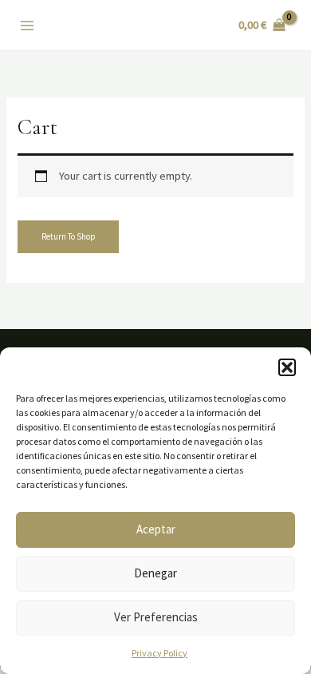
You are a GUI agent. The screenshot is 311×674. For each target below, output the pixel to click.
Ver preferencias (156, 616)
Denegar (155, 573)
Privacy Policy (159, 653)
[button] (287, 367)
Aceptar (155, 529)
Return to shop (68, 236)
